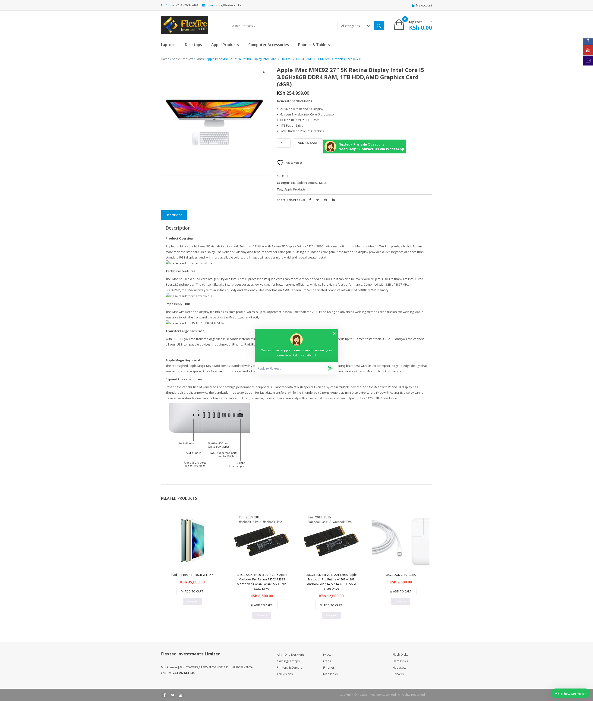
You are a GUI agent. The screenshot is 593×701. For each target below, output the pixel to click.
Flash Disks (400, 654)
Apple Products (182, 59)
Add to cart (308, 142)
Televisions (285, 674)
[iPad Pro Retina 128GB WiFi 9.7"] (192, 541)
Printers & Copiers (289, 667)
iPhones (329, 667)
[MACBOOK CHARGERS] (400, 541)
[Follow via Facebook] (588, 40)
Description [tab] (174, 215)
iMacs (200, 59)
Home (165, 59)
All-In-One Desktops (291, 654)
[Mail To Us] (588, 60)
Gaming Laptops (288, 661)
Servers (398, 674)
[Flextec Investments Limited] (184, 24)
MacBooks (330, 674)
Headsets (399, 667)
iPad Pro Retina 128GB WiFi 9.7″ (192, 575)
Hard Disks (400, 661)
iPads (327, 661)
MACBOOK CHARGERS (400, 575)
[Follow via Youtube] (588, 50)
